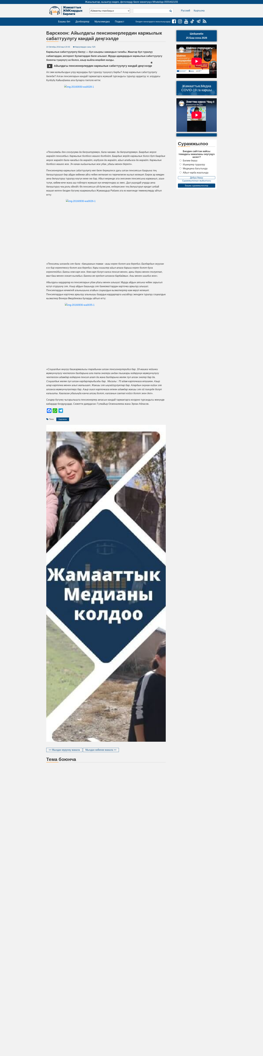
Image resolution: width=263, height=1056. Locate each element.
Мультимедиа (102, 21)
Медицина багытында (195, 168)
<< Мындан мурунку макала (64, 750)
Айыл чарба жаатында (195, 172)
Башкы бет (64, 21)
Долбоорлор (82, 21)
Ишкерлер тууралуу (194, 164)
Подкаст (119, 21)
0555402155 (171, 2)
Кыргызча (199, 10)
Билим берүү (190, 160)
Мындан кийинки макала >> (100, 750)
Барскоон (63, 419)
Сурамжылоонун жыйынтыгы (196, 180)
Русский (185, 10)
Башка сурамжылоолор (196, 185)
